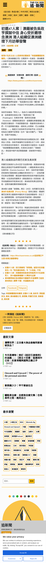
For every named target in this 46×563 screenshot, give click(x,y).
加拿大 (31, 431)
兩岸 (15, 15)
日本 (15, 446)
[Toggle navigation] (5, 5)
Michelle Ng (30, 422)
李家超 (31, 446)
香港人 (6, 469)
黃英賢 (6, 299)
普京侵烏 (22, 446)
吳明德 (6, 436)
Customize (12, 559)
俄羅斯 (17, 431)
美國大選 (7, 460)
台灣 (37, 431)
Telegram (22, 288)
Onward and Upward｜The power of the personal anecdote (23, 374)
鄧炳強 (12, 464)
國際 (21, 15)
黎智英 (23, 469)
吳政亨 (35, 293)
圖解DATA (7, 19)
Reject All (33, 559)
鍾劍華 (20, 464)
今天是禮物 (8, 431)
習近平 (21, 460)
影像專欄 (31, 441)
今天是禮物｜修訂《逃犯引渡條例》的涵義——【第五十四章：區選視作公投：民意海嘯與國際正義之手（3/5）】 (23, 359)
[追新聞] (33, 4)
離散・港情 (29, 15)
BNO (21, 422)
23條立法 (13, 422)
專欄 (23, 441)
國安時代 (29, 436)
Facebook (12, 288)
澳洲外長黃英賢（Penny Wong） (14, 192)
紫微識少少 (26, 455)
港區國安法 (17, 450)
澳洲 (7, 296)
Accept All (23, 553)
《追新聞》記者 (12, 46)
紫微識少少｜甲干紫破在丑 (19, 385)
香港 (37, 464)
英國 (10, 15)
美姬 (15, 460)
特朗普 (34, 450)
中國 (24, 427)
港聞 (4, 15)
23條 (6, 422)
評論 (5, 464)
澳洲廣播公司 (15, 296)
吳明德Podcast (17, 436)
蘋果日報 (36, 460)
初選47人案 (27, 293)
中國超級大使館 (34, 427)
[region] (23, 548)
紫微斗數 (16, 455)
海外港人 (7, 450)
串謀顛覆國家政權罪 (14, 293)
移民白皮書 (34, 12)
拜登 (38, 441)
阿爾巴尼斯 (32, 296)
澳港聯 (24, 296)
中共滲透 (24, 12)
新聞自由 (7, 446)
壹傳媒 (16, 441)
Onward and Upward (12, 427)
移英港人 (7, 455)
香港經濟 (15, 469)
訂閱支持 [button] (7, 328)
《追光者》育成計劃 (11, 12)
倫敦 (24, 431)
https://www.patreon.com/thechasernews (25, 81)
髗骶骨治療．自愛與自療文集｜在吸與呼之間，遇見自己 (23, 396)
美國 (34, 455)
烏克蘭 (26, 450)
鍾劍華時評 (29, 464)
